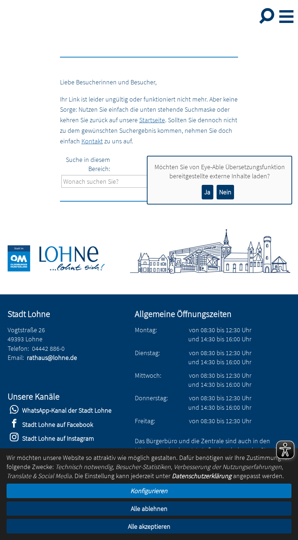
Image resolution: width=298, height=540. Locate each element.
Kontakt (92, 141)
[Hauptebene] (64, 269)
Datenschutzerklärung (201, 476)
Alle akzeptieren (149, 526)
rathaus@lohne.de (52, 357)
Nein (225, 192)
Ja (207, 192)
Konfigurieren (149, 491)
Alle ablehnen (149, 508)
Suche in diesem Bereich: (88, 164)
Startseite (152, 120)
